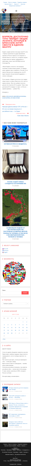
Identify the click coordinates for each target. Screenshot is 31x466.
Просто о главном (12, 2)
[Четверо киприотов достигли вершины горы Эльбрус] (5, 389)
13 (15, 327)
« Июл (3, 339)
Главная (5, 2)
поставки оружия (15, 97)
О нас (5, 460)
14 (19, 327)
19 (11, 330)
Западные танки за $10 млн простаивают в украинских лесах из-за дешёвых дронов (18, 423)
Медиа (18, 445)
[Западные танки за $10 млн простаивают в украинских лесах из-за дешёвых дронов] (5, 424)
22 (23, 330)
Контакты (25, 460)
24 (4, 333)
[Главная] (1, 28)
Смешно (23, 445)
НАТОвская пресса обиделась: (15, 144)
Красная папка (8, 4)
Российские (4, 452)
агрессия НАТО (9, 96)
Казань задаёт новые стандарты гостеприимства (15, 182)
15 (23, 327)
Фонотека (23, 4)
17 (4, 330)
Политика (3, 450)
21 (19, 330)
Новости (16, 4)
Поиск (3, 290)
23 (26, 330)
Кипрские (7, 454)
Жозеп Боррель (6, 97)
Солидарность (25, 450)
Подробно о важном (22, 2)
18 (8, 330)
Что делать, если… (17, 460)
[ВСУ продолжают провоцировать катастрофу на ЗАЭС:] (5, 416)
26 (11, 333)
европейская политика (20, 96)
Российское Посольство (20, 454)
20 (15, 330)
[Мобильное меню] (16, 10)
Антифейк (13, 445)
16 (26, 327)
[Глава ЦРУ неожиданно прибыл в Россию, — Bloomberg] (5, 397)
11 (8, 327)
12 (11, 327)
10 (4, 327)
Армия (14, 450)
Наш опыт (9, 460)
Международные (15, 449)
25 (8, 333)
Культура (19, 450)
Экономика (9, 450)
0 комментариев (18, 391)
